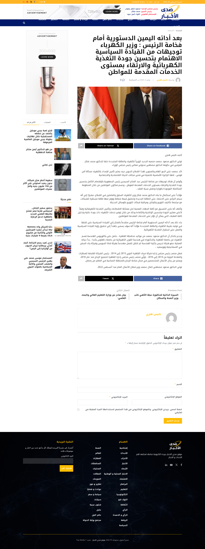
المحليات (97, 469)
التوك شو (123, 499)
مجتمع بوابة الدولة (92, 520)
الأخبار (164, 19)
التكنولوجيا (122, 494)
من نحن (156, 1)
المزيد (177, 26)
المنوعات (97, 479)
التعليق (177, 349)
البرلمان (124, 484)
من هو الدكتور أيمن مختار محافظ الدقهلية (39, 150)
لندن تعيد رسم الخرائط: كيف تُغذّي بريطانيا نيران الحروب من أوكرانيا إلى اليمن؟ (37, 246)
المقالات (97, 474)
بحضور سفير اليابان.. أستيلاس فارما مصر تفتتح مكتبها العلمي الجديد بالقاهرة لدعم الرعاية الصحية (39, 214)
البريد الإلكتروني (118, 397)
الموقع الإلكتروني (173, 397)
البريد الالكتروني (67, 456)
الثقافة (65, 19)
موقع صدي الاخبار (98, 540)
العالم (98, 453)
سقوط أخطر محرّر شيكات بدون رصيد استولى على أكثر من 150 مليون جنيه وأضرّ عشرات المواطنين (37, 184)
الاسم (178, 384)
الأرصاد (124, 469)
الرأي (130, 19)
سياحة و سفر (94, 494)
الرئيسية (175, 19)
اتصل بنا (149, 1)
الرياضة (153, 19)
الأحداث (119, 19)
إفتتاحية (124, 448)
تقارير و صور (95, 484)
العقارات (141, 19)
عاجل (99, 510)
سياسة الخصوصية (138, 1)
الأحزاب (124, 458)
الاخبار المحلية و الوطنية (116, 474)
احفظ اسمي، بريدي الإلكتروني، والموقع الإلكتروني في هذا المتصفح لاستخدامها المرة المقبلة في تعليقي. (133, 411)
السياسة (171, 30)
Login (41, 1)
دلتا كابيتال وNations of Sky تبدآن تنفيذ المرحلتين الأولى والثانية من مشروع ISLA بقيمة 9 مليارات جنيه (39, 231)
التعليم (54, 19)
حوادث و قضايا (81, 19)
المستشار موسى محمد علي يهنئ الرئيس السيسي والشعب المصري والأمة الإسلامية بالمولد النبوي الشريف (38, 264)
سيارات (97, 499)
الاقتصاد (42, 19)
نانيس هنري (162, 80)
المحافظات (96, 463)
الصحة (95, 19)
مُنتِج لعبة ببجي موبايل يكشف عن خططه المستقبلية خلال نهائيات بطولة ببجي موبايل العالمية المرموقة (38, 136)
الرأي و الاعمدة (120, 515)
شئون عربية (95, 505)
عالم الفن (107, 19)
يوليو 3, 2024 (145, 80)
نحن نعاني (47, 165)
